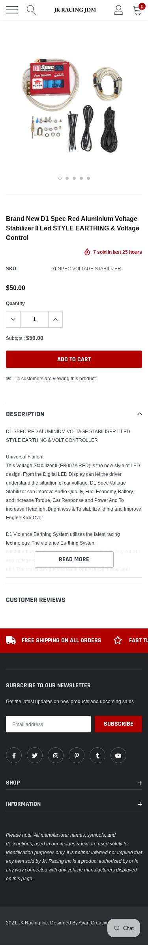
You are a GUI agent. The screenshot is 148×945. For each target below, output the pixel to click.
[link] (14, 755)
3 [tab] (74, 178)
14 (17, 378)
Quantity (15, 303)
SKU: (12, 269)
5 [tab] (88, 178)
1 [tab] (60, 178)
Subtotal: (15, 338)
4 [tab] (81, 178)
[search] (31, 10)
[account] (119, 10)
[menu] (12, 10)
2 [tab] (67, 178)
